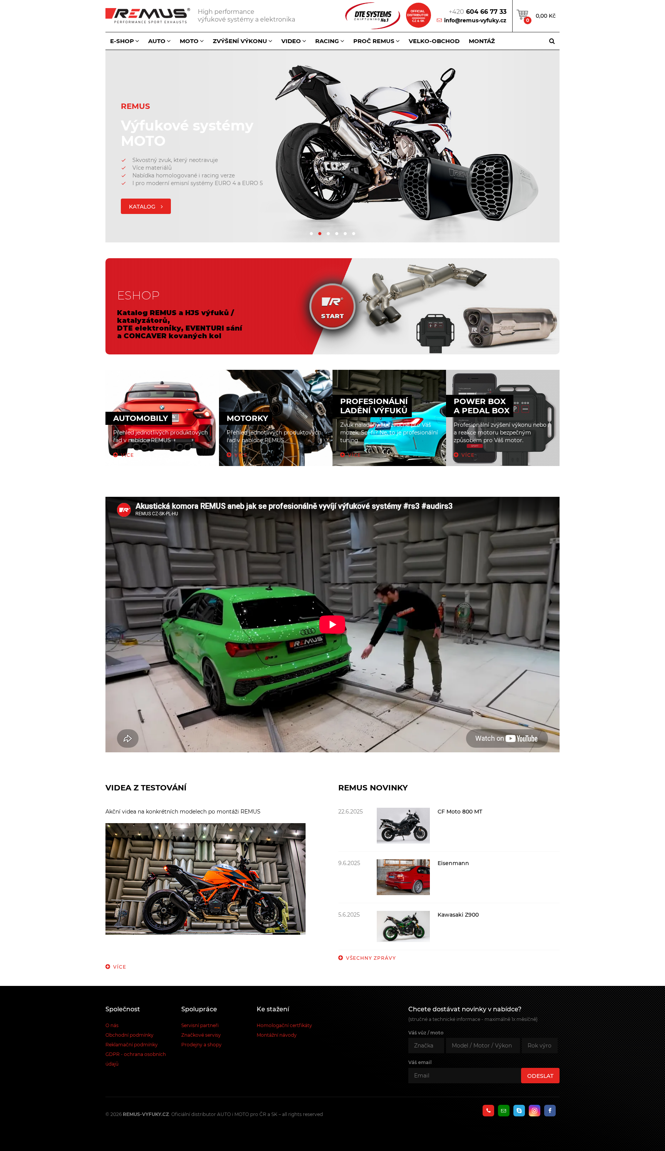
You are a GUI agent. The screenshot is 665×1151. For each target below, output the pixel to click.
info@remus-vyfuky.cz (475, 20)
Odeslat (540, 1075)
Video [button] (291, 41)
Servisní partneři (200, 1025)
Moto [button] (189, 41)
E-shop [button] (122, 41)
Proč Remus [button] (373, 41)
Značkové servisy (201, 1035)
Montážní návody (277, 1035)
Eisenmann (453, 863)
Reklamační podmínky (131, 1044)
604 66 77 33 (477, 11)
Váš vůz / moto (426, 1033)
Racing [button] (327, 41)
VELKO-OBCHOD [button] (434, 41)
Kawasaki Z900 (458, 914)
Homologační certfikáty (284, 1025)
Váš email (420, 1062)
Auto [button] (156, 41)
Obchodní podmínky (129, 1035)
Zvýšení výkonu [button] (240, 41)
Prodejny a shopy (201, 1044)
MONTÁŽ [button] (482, 41)
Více (119, 967)
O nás (112, 1025)
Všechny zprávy (371, 958)
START (332, 316)
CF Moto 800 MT (460, 811)
